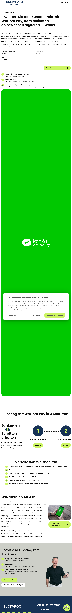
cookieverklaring (16, 310)
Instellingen (12, 315)
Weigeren (36, 315)
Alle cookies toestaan (55, 315)
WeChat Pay (6, 33)
